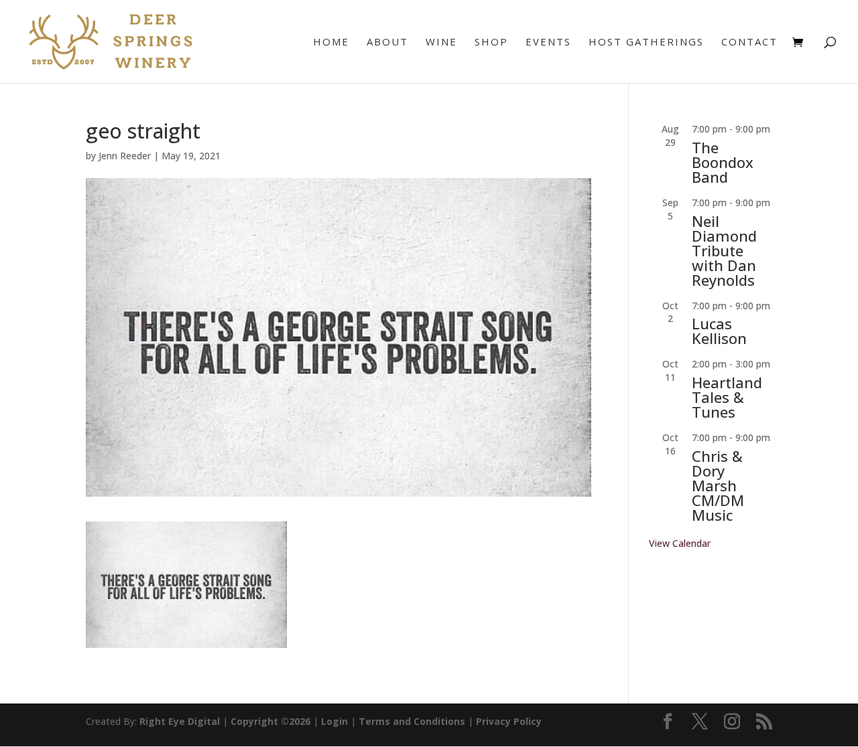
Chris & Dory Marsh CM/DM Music (718, 485)
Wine (441, 42)
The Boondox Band (722, 162)
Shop (491, 42)
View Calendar (680, 543)
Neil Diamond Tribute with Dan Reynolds (724, 250)
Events (548, 42)
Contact (749, 42)
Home (331, 42)
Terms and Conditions (412, 721)
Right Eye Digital (179, 721)
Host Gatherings (646, 42)
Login (334, 721)
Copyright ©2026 (270, 721)
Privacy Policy (509, 721)
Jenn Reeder (125, 155)
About (387, 42)
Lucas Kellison (719, 330)
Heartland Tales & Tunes (727, 397)
